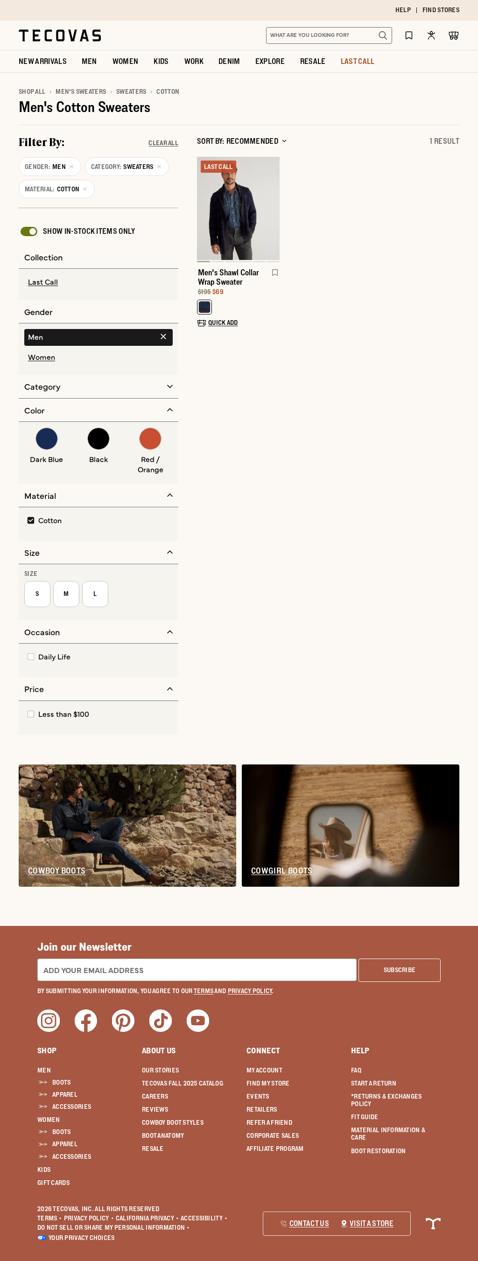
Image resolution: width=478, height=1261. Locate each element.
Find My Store (268, 1083)
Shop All (32, 91)
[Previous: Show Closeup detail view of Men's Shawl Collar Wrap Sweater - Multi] (204, 209)
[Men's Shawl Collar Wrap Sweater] (238, 208)
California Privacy (147, 1218)
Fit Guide (365, 1117)
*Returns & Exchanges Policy (386, 1100)
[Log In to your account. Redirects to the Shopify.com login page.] (431, 35)
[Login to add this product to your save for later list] (274, 277)
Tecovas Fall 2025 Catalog (182, 1083)
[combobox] (319, 35)
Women (48, 1119)
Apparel (64, 1094)
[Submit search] (383, 35)
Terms (49, 1218)
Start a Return (373, 1083)
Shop (46, 1050)
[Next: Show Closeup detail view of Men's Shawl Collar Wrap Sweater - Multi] (272, 209)
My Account (264, 1070)
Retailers (261, 1109)
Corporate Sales (272, 1135)
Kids (43, 1169)
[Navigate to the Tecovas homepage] (60, 35)
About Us (159, 1050)
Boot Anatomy (163, 1135)
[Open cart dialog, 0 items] (454, 35)
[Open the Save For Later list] (409, 35)
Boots (61, 1082)
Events (257, 1096)
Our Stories (160, 1070)
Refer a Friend (269, 1122)
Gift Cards (53, 1182)
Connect (263, 1050)
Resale (153, 1148)
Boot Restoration (378, 1151)
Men (44, 1070)
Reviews (155, 1109)
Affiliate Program (275, 1148)
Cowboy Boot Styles (173, 1122)
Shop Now (296, 10)
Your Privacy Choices (82, 1237)
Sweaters (131, 91)
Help (360, 1050)
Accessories (71, 1106)
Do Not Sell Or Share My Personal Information (113, 1227)
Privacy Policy (89, 1218)
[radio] (98, 282)
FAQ (356, 1070)
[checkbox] (77, 231)
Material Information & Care (388, 1133)
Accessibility (204, 1218)
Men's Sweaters (81, 91)
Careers (155, 1096)
